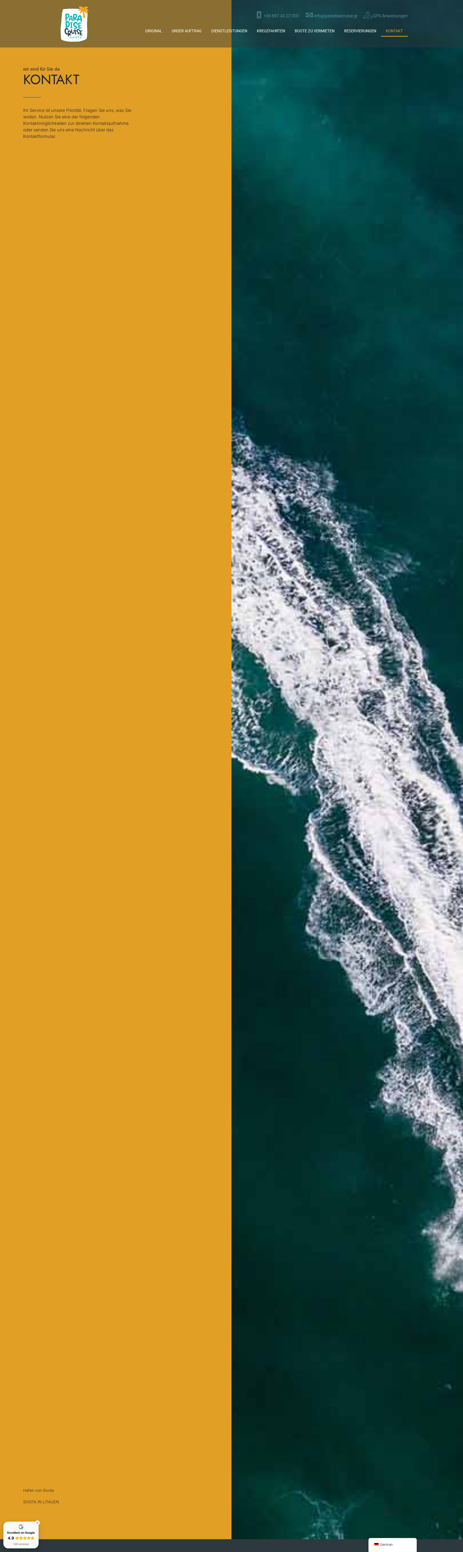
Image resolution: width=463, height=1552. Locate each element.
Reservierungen (360, 31)
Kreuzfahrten (271, 31)
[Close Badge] (37, 1522)
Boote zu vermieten (314, 31)
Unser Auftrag (187, 31)
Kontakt (394, 31)
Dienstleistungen (229, 31)
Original (153, 31)
